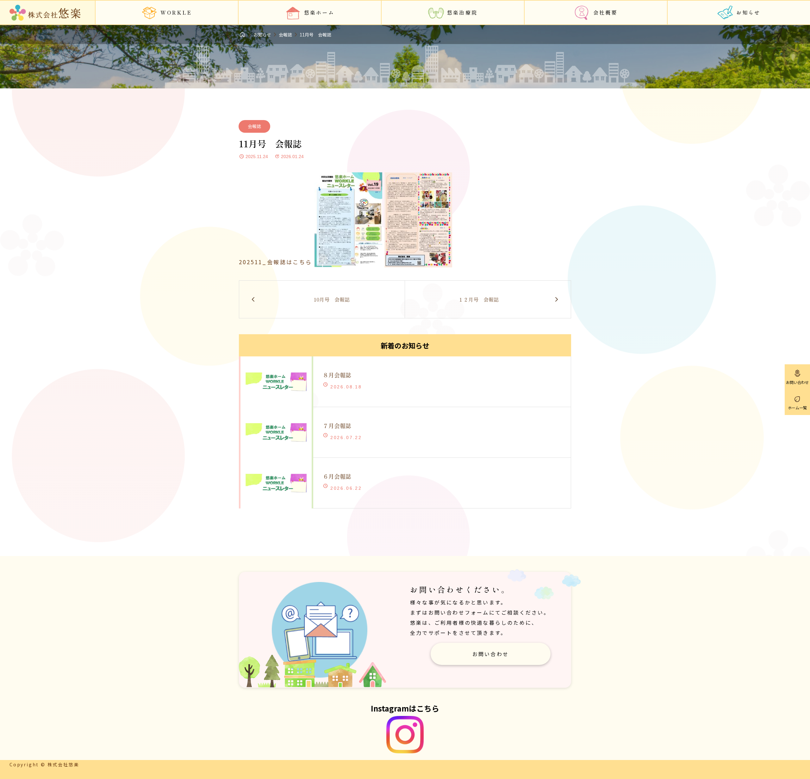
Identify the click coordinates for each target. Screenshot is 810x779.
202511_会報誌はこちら (275, 262)
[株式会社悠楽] (44, 13)
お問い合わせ (490, 654)
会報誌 (254, 126)
